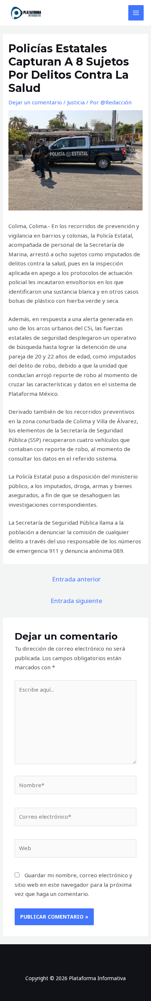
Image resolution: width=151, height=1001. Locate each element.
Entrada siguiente (76, 600)
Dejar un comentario (35, 102)
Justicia (76, 102)
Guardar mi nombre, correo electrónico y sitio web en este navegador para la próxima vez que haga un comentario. (73, 884)
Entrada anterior (76, 579)
